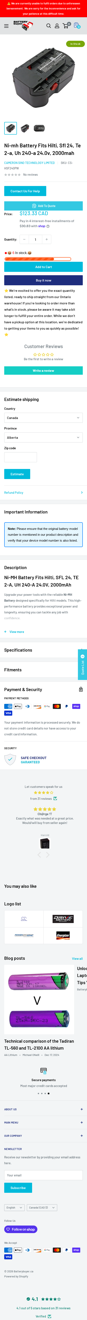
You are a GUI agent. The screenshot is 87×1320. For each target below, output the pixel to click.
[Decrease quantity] (24, 239)
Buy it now (43, 280)
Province (10, 428)
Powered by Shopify (16, 1276)
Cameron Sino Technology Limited (29, 163)
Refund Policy (13, 492)
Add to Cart (43, 267)
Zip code (10, 448)
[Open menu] (6, 26)
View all (77, 958)
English (11, 1207)
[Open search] (48, 26)
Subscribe (18, 1188)
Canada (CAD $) (38, 1207)
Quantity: (10, 239)
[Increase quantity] (46, 239)
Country (9, 408)
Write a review (43, 370)
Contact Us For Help (25, 191)
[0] (65, 25)
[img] (43, 793)
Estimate (17, 474)
